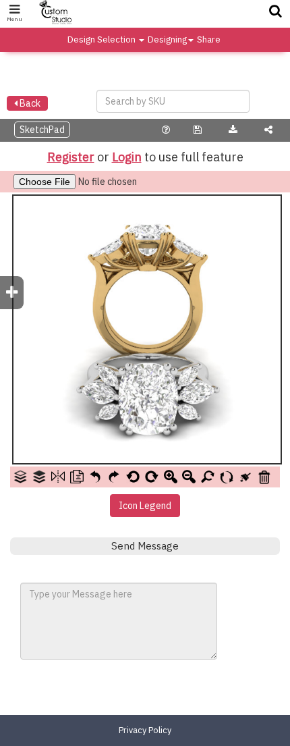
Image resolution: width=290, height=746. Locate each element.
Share (209, 39)
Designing (167, 39)
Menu (14, 19)
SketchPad (42, 130)
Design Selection (102, 39)
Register (70, 157)
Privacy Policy (145, 729)
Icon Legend (145, 506)
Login (127, 157)
